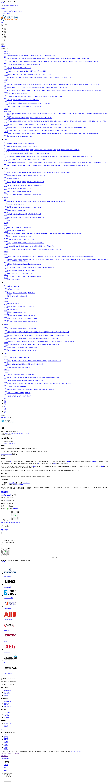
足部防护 (6, 268)
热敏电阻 (47, 377)
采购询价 (3, 46)
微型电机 (29, 172)
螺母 (13, 227)
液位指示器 (62, 113)
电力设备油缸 (85, 165)
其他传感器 (97, 61)
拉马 (27, 236)
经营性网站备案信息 (6, 753)
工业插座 (22, 106)
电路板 (21, 296)
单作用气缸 (9, 143)
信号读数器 (22, 68)
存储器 (28, 374)
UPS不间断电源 (63, 87)
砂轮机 (24, 233)
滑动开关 (84, 90)
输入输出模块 (85, 58)
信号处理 (6, 66)
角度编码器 (23, 64)
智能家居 (6, 349)
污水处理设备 (10, 344)
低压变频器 (28, 96)
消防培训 (69, 256)
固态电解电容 (32, 380)
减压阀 (12, 156)
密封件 (5, 229)
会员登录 (3, 13)
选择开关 (99, 90)
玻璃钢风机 (9, 201)
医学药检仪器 (70, 133)
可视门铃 (9, 350)
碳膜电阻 (20, 377)
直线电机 (44, 172)
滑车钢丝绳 (21, 361)
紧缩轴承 (19, 182)
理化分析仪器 (10, 130)
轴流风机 (35, 201)
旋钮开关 (9, 90)
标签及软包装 (53, 332)
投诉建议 (6, 770)
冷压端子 (9, 396)
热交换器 (6, 212)
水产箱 (17, 367)
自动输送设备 (16, 338)
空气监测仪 (29, 136)
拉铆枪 (24, 236)
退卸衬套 (9, 182)
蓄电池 (45, 87)
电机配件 (63, 172)
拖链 (22, 93)
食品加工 (6, 330)
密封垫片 (19, 230)
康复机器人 (16, 318)
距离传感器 (41, 61)
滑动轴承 (14, 182)
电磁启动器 (22, 103)
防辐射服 (38, 264)
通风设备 (31, 344)
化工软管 (92, 162)
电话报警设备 (50, 259)
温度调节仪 (16, 127)
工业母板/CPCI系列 (35, 71)
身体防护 (6, 262)
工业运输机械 (65, 341)
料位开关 (9, 113)
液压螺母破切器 (45, 249)
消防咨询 (79, 256)
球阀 (79, 156)
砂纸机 (20, 233)
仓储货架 (9, 367)
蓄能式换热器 (23, 214)
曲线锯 (11, 246)
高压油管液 (41, 162)
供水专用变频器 (51, 96)
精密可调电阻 (41, 377)
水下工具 (6, 238)
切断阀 (60, 156)
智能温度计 (57, 127)
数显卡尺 (81, 121)
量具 (33, 246)
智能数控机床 (10, 329)
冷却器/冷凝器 (7, 206)
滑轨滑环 (6, 189)
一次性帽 (22, 273)
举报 (9, 484)
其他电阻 (57, 377)
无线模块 (24, 58)
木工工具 (6, 244)
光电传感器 (9, 61)
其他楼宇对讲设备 (16, 261)
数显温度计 (30, 127)
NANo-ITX (14, 71)
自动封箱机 (42, 338)
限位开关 (39, 90)
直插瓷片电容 (25, 380)
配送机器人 (9, 318)
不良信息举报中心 (5, 758)
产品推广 (6, 744)
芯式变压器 (82, 84)
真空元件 (6, 157)
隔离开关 (69, 90)
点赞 (2, 484)
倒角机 (39, 233)
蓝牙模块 (42, 58)
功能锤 (20, 236)
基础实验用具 (35, 133)
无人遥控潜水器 (18, 315)
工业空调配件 (21, 211)
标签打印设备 (26, 364)
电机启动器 (9, 103)
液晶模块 (69, 58)
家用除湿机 (16, 217)
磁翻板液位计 (98, 113)
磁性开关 (34, 90)
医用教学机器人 (29, 318)
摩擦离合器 (28, 188)
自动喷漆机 (9, 309)
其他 (93, 256)
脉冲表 (38, 118)
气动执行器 (9, 146)
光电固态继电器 (34, 389)
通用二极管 (43, 383)
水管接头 (35, 162)
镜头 (31, 259)
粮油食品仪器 (77, 133)
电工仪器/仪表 (7, 116)
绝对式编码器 (36, 64)
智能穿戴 (6, 346)
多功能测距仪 (10, 121)
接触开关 (44, 90)
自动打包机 (9, 338)
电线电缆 (6, 92)
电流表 (12, 118)
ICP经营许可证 (15, 753)
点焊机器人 (16, 303)
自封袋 (21, 364)
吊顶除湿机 (34, 217)
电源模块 (37, 58)
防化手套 (26, 267)
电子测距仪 (24, 121)
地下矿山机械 (50, 341)
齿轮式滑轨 (18, 191)
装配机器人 (6, 311)
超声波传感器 (22, 61)
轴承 (5, 180)
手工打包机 (9, 357)
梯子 (60, 361)
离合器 (5, 186)
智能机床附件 (32, 329)
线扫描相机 (25, 77)
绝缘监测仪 (43, 118)
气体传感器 (72, 61)
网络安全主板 (26, 71)
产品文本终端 (33, 74)
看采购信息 (6, 703)
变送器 (60, 130)
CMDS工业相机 (11, 77)
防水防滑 (9, 270)
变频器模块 (59, 96)
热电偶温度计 (50, 127)
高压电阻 (52, 377)
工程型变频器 (35, 96)
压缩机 (48, 201)
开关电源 (9, 87)
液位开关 (56, 113)
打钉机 (30, 246)
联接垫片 (9, 230)
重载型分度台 (22, 312)
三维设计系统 (31, 293)
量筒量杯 (67, 121)
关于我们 (6, 735)
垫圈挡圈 (17, 227)
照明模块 (56, 58)
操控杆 (44, 74)
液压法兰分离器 (37, 249)
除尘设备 (21, 344)
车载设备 (34, 350)
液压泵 (27, 150)
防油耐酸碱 (21, 270)
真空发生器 (32, 159)
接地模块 (74, 58)
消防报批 (74, 256)
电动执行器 (16, 146)
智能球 (40, 259)
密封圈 (29, 227)
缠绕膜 (13, 364)
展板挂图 (84, 256)
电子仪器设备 (54, 130)
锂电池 (48, 87)
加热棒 (25, 296)
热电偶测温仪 (36, 127)
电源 (5, 86)
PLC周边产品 (38, 55)
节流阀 (41, 156)
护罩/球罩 (44, 259)
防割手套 (16, 267)
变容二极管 (55, 383)
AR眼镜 (19, 347)
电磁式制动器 (38, 185)
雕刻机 (43, 233)
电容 (5, 379)
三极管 (5, 391)
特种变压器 (54, 84)
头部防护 (6, 271)
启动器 (5, 101)
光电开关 (21, 389)
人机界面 (6, 72)
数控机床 (6, 327)
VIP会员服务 (7, 712)
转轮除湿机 (41, 217)
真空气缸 (37, 159)
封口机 (56, 338)
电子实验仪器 (55, 133)
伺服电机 (9, 172)
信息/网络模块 (10, 58)
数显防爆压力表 (30, 124)
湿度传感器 (20, 433)
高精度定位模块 (31, 58)
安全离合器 (9, 188)
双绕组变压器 (61, 84)
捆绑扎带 (33, 364)
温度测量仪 (9, 127)
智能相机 (31, 77)
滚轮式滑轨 (12, 191)
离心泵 (58, 150)
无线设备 (29, 350)
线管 (15, 93)
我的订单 (10, 5)
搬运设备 (6, 359)
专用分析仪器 (39, 130)
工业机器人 (6, 298)
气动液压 (6, 139)
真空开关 (42, 159)
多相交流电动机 (51, 172)
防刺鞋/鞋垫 (33, 270)
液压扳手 (9, 249)
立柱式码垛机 (30, 306)
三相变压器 (16, 84)
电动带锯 (74, 233)
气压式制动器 (23, 185)
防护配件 (39, 276)
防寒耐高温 (14, 270)
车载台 (12, 279)
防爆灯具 (25, 243)
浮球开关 (10, 114)
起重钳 (26, 361)
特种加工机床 (17, 329)
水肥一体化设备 (20, 335)
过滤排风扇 (16, 204)
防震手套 (21, 267)
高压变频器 (9, 96)
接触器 (5, 98)
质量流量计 (37, 113)
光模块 (52, 58)
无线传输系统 (73, 259)
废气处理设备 (42, 344)
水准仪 (63, 121)
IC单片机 (6, 372)
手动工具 (6, 235)
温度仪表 (6, 125)
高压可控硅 (9, 386)
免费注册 (7, 13)
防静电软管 (98, 162)
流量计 (13, 113)
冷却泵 (66, 150)
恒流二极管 (49, 383)
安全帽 (12, 273)
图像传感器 (43, 77)
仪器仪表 (6, 109)
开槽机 (47, 233)
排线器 (25, 93)
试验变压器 (48, 84)
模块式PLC (25, 55)
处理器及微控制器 (11, 374)
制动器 (5, 183)
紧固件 (5, 225)
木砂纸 (52, 246)
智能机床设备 (24, 329)
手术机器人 (37, 318)
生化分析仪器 (17, 130)
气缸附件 (31, 143)
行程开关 (14, 90)
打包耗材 (26, 357)
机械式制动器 (10, 185)
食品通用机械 (46, 332)
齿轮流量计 (78, 113)
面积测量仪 (50, 121)
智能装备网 (4, 492)
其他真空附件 (15, 159)
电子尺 (72, 121)
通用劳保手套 (10, 267)
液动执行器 (22, 146)
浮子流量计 (31, 113)
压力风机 (20, 201)
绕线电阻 (35, 377)
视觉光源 (68, 77)
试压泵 (62, 150)
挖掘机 (8, 341)
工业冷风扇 (14, 211)
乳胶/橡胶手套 (32, 267)
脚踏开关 (19, 90)
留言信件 (6, 5)
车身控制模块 (62, 58)
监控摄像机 (9, 259)
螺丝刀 (8, 236)
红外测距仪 (38, 121)
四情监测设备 (28, 335)
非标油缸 (9, 165)
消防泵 (39, 150)
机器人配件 (6, 320)
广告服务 (6, 714)
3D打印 (5, 282)
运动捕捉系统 (16, 293)
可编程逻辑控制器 (11, 55)
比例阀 (16, 156)
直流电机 (24, 172)
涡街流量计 (25, 113)
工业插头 (17, 106)
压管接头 (9, 162)
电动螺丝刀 (56, 233)
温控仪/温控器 (22, 127)
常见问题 (6, 725)
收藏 (13, 484)
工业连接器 (35, 106)
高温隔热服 (9, 264)
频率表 (20, 118)
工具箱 (13, 367)
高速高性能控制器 (22, 321)
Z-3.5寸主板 (43, 71)
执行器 (5, 145)
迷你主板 (19, 71)
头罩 (27, 273)
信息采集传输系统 (42, 335)
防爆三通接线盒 (21, 162)
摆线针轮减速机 (28, 175)
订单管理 (16, 11)
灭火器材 (9, 256)
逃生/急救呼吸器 (32, 276)
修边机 (31, 233)
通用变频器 (22, 96)
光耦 (5, 388)
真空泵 (77, 150)
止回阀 (76, 156)
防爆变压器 (14, 243)
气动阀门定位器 (28, 153)
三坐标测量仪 (57, 121)
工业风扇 (21, 204)
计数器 (89, 121)
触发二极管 (18, 383)
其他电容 (42, 380)
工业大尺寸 (16, 289)
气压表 (40, 124)
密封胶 (23, 230)
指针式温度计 (63, 127)
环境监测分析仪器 (93, 133)
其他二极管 (68, 383)
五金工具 (6, 223)
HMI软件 (40, 74)
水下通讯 (35, 239)
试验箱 (13, 133)
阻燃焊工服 (22, 264)
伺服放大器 (16, 68)
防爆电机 (9, 243)
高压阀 (68, 156)
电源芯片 (23, 374)
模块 (5, 57)
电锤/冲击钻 (62, 233)
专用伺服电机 (10, 321)
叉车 (37, 341)
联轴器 (5, 193)
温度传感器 (66, 61)
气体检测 (6, 135)
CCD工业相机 (18, 77)
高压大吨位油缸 (59, 165)
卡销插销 (24, 227)
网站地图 (6, 745)
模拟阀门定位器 (45, 153)
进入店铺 (3, 522)
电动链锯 (79, 233)
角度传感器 (47, 61)
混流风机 (58, 201)
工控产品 (6, 51)
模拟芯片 (32, 374)
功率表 (16, 118)
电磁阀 (86, 156)
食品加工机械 (38, 332)
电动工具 (6, 232)
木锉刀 (44, 246)
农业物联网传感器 (11, 335)
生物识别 (14, 350)
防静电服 (33, 264)
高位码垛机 (9, 306)
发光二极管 (51, 389)
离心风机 (15, 201)
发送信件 (9, 495)
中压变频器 (16, 96)
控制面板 (48, 74)
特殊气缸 (21, 143)
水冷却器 (9, 207)
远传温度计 (71, 127)
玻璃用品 (29, 133)
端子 (5, 394)
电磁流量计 (18, 113)
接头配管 (9, 93)
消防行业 (6, 254)
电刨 (8, 246)
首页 (2, 417)
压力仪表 (6, 122)
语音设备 (24, 350)
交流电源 (25, 87)
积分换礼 (6, 741)
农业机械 (6, 333)
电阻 (5, 375)
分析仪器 (6, 129)
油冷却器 (26, 207)
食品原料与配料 (11, 332)
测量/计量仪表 (7, 119)
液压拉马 (52, 249)
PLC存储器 (31, 55)
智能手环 (9, 347)
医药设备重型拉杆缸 (37, 165)
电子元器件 (6, 370)
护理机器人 (22, 318)
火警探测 (14, 256)
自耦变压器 (75, 84)
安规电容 (9, 380)
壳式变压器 (96, 84)
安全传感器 (84, 61)
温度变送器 (83, 127)
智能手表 (14, 347)
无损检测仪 (18, 133)
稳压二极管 (31, 383)
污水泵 (74, 150)
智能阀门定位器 (19, 153)
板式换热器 (31, 214)
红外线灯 (57, 259)
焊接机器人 (6, 301)
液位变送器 (68, 113)
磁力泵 (47, 150)
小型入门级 (9, 286)
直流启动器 (34, 103)
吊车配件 (9, 361)
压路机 (40, 341)
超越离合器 (22, 188)
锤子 (16, 236)
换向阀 (49, 156)
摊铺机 (60, 341)
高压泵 (70, 150)
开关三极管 (27, 393)
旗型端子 (24, 396)
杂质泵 (50, 150)
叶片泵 (35, 150)
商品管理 (6, 11)
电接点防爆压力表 (11, 124)
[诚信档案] (16, 508)
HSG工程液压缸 (27, 165)
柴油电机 (57, 172)
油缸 (5, 164)
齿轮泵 (24, 150)
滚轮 (15, 296)
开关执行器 (34, 146)
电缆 (13, 93)
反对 (5, 484)
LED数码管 (27, 389)
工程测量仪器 (31, 121)
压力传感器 (53, 61)
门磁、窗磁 (103, 259)
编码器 (5, 63)
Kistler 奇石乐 (12, 483)
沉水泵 (31, 150)
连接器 (8, 106)
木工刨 (40, 246)
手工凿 (48, 246)
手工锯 (37, 246)
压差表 (65, 124)
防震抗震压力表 (46, 124)
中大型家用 (16, 286)
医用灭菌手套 (40, 267)
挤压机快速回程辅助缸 (48, 165)
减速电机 (9, 175)
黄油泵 (8, 150)
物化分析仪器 (24, 130)
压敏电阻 (30, 377)
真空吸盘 (9, 159)
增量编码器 (29, 64)
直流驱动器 (16, 179)
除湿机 (5, 215)
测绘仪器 (49, 133)
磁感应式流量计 (91, 113)
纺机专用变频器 (43, 96)
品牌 (2, 22)
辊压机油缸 (72, 165)
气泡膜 (17, 364)
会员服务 (6, 739)
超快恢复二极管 (11, 383)
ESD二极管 (62, 383)
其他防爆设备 (40, 243)
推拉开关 (24, 90)
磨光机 (26, 246)
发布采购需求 (7, 690)
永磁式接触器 (35, 100)
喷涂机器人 (6, 307)
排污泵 (16, 150)
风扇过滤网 (9, 204)
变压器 (5, 82)
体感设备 (34, 347)
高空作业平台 (21, 341)
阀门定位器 (6, 151)
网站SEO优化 (7, 717)
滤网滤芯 (6, 218)
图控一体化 (27, 74)
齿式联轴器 (13, 194)
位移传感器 (16, 61)
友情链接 (6, 747)
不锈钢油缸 (66, 165)
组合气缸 (26, 143)
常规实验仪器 (32, 130)
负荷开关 (54, 90)
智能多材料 (9, 289)
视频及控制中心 (51, 335)
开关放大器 (28, 68)
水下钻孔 (19, 239)
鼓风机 (40, 201)
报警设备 (36, 256)
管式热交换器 (37, 214)
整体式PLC (19, 55)
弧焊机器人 (9, 303)
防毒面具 (25, 276)
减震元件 (24, 182)
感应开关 (29, 90)
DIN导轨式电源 (55, 87)
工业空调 (6, 209)
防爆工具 (6, 241)
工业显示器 (13, 74)
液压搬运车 (37, 361)
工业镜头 (63, 77)
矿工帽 (30, 273)
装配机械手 (16, 312)
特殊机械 (72, 341)
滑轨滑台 (24, 191)
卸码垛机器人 (22, 306)
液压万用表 (60, 124)
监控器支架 (27, 259)
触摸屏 (8, 74)
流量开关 (84, 113)
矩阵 (99, 259)
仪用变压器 (42, 84)
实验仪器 (6, 132)
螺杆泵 (20, 150)
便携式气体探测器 (11, 136)
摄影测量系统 (23, 293)
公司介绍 (8, 522)
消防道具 (89, 256)
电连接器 (14, 162)
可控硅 (5, 385)
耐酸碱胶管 (68, 162)
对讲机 (8, 279)
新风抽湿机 (22, 217)
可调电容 (19, 380)
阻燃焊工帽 (17, 273)
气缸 (5, 142)
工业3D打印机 (7, 288)
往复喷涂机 (16, 309)
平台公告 (6, 736)
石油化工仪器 (84, 133)
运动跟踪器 (24, 347)
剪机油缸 (20, 165)
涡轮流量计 (51, 113)
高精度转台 (9, 312)
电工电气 (6, 80)
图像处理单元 (49, 77)
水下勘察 (24, 239)
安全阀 (72, 156)
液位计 (73, 113)
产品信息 (18, 522)
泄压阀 (8, 156)
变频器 (5, 95)
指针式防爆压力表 (21, 124)
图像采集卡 (37, 77)
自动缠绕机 (29, 338)
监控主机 (35, 259)
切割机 (50, 233)
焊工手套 (46, 267)
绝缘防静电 (27, 270)
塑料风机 (30, 201)
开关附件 (94, 90)
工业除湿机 (9, 217)
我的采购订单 (7, 694)
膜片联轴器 (33, 194)
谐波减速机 (14, 175)
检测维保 (64, 256)
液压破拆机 (58, 249)
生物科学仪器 (62, 133)
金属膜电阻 (9, 377)
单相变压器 (9, 84)
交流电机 (34, 172)
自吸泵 (54, 150)
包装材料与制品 (61, 332)
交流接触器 (9, 100)
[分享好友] (4, 415)
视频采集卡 (95, 259)
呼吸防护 (6, 275)
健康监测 (29, 347)
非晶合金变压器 (89, 84)
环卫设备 (49, 344)
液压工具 (6, 247)
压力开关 (74, 90)
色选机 (67, 332)
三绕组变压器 (68, 84)
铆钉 (21, 227)
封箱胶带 (9, 364)
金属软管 (57, 162)
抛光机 (12, 233)
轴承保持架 (30, 182)
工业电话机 (17, 279)
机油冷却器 (32, 207)
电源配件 (35, 87)
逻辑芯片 (18, 374)
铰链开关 (64, 90)
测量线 (18, 93)
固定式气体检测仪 (21, 136)
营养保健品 (18, 332)
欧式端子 (14, 396)
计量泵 (43, 150)
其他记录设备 (24, 261)
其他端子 (29, 396)
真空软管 (79, 162)
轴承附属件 (36, 182)
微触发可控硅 (24, 386)
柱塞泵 (12, 150)
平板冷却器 (14, 207)
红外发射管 (9, 389)
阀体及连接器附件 (26, 156)
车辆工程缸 (14, 165)
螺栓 (8, 227)
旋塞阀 (20, 156)
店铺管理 (21, 11)
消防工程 (31, 256)
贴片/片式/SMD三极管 (12, 393)
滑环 (8, 191)
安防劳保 (6, 252)
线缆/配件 (64, 130)
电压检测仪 (49, 118)
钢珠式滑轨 (30, 191)
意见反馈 (6, 749)
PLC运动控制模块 (46, 55)
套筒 (29, 236)
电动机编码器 (16, 64)
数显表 (27, 118)
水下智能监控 (10, 315)
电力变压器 (36, 84)
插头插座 (6, 104)
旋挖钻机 (44, 341)
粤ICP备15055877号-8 (76, 751)
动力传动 (6, 168)
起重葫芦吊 (14, 361)
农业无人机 (66, 335)
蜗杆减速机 (21, 175)
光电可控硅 (42, 389)
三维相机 (6, 291)
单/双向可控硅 (16, 386)
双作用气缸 (16, 143)
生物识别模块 (17, 58)
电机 (5, 171)
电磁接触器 (22, 100)
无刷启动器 (47, 103)
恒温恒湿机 (28, 217)
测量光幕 (28, 61)
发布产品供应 (7, 701)
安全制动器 (17, 185)
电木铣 (35, 233)
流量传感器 (78, 61)
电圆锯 (15, 246)
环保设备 (6, 343)
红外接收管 (16, 389)
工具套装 (12, 236)
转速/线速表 (33, 118)
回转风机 (25, 201)
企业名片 (3, 561)
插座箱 (40, 106)
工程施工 (59, 256)
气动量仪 (76, 121)
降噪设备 (36, 344)
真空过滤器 (22, 159)
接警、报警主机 (87, 259)
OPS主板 (9, 71)
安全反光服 (28, 264)
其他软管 (103, 162)
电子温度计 (43, 127)
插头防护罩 (28, 106)
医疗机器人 (6, 317)
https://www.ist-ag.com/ (9, 443)
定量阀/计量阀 (54, 156)
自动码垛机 (23, 338)
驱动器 (5, 177)
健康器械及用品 (25, 332)
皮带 (18, 296)
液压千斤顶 (14, 249)
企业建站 (6, 742)
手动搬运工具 (43, 361)
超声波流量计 (43, 113)
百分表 (85, 121)
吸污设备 (9, 239)
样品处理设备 (47, 130)
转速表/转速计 (95, 121)
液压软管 (46, 162)
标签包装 (6, 362)
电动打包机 (16, 357)
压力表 (36, 124)
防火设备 (19, 256)
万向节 (8, 194)
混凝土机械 (32, 341)
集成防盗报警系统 (64, 259)
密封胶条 (14, 230)
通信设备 (6, 278)
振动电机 (68, 172)
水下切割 (14, 239)
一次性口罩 (14, 276)
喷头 (13, 296)
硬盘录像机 (80, 259)
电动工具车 (51, 361)
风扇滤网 (9, 220)
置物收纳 (6, 365)
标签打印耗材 (39, 364)
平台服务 (6, 738)
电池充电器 (14, 87)
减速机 (5, 174)
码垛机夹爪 (16, 306)
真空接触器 (28, 100)
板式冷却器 (21, 207)
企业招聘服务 (7, 715)
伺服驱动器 (9, 179)
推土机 (27, 341)
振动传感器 (90, 61)
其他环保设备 (55, 344)
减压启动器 (16, 103)
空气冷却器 (38, 207)
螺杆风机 (63, 201)
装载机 (12, 341)
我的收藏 (15, 5)
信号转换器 (9, 68)
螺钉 (10, 227)
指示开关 (79, 90)
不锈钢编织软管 (86, 162)
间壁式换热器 (16, 214)
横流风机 (44, 201)
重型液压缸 (79, 165)
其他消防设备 (42, 256)
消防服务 (49, 256)
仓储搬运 (6, 353)
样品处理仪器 (42, 133)
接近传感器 (34, 61)
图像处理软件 (57, 77)
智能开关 (19, 350)
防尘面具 (20, 276)
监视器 (22, 259)
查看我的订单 (7, 706)
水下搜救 (25, 315)
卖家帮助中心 (7, 723)
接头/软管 (6, 161)
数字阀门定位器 (36, 153)
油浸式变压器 (28, 84)
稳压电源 (20, 87)
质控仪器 (24, 133)
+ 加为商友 (3, 495)
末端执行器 (34, 321)
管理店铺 (6, 704)
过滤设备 (26, 344)
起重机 (16, 341)
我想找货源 (6, 692)
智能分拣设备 (59, 335)
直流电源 (30, 87)
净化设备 (16, 344)
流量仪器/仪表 (7, 111)
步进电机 (19, 172)
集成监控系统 (16, 259)
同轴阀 (45, 156)
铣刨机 (56, 341)
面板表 (24, 118)
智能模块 (79, 58)
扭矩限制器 (39, 194)
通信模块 (47, 58)
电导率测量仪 (102, 121)
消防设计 (54, 256)
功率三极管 (21, 393)
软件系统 (34, 335)
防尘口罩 (9, 276)
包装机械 (32, 332)
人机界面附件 (20, 74)
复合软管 (62, 162)
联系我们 (6, 726)
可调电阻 (15, 377)
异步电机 (14, 172)
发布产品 (11, 11)
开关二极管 (24, 383)
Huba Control (26, 483)
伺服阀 (37, 156)
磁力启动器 (28, 103)
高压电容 (14, 380)
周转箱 (21, 367)
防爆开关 (20, 243)
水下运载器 (30, 239)
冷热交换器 (9, 214)
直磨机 (16, 233)
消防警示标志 (25, 256)
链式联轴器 (27, 194)
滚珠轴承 (41, 182)
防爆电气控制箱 (32, 243)
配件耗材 (9, 296)
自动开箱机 (36, 338)
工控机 (53, 55)
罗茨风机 (53, 201)
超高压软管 (52, 162)
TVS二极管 (37, 383)
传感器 (5, 60)
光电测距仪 (44, 121)
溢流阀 (64, 156)
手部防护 (6, 265)
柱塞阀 (82, 156)
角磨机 (8, 233)
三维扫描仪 (9, 293)
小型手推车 (31, 361)
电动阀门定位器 (11, 153)
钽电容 (38, 380)
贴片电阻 (25, 377)
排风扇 (5, 203)
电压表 (8, 118)
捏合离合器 (16, 188)
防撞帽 (8, 273)
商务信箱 (6, 695)
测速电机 (39, 172)
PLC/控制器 (7, 54)
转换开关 (59, 90)
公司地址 (13, 522)
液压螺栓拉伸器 (28, 249)
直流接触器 (16, 100)
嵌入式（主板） (8, 69)
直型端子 (19, 396)
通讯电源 (40, 87)
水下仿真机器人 (32, 315)
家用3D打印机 (7, 285)
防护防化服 (16, 264)
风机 (5, 200)
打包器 (5, 356)
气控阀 (33, 156)
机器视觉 (6, 75)
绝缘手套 (51, 267)
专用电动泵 (21, 249)
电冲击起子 (68, 233)
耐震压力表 (54, 124)
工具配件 (21, 357)
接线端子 (12, 106)
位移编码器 (9, 64)
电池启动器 (41, 103)
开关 (5, 89)
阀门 (5, 154)
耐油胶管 (73, 162)
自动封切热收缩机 (50, 338)
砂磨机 (18, 246)
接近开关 (89, 90)
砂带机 (27, 233)
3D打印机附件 (7, 294)
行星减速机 (42, 175)
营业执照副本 (4, 756)
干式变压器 (22, 84)
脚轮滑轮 (56, 361)
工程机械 (6, 339)
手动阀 (90, 156)
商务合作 (6, 767)
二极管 (5, 382)
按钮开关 (49, 90)
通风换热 (6, 197)
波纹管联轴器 (20, 194)
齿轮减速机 (36, 175)
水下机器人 (6, 314)
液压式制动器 (31, 185)
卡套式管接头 (28, 162)
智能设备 (6, 324)
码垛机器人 (6, 304)
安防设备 (6, 257)
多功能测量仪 (17, 121)
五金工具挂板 (26, 367)
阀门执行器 (28, 146)
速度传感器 (59, 61)
